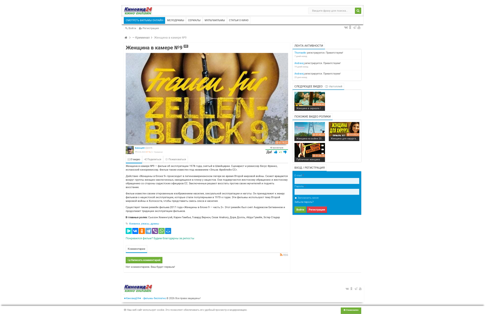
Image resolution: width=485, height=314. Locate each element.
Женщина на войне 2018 (310, 138)
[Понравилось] (276, 152)
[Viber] (155, 231)
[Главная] (126, 37)
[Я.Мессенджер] (129, 231)
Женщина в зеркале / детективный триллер (310, 108)
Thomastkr (300, 52)
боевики (134, 223)
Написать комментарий (145, 260)
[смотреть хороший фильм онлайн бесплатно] (138, 11)
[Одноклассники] (142, 231)
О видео (135, 159)
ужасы (145, 223)
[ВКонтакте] (135, 231)
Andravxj (299, 63)
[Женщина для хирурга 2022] (344, 130)
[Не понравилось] (285, 152)
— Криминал (158, 152)
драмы (154, 223)
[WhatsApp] (162, 231)
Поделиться (154, 159)
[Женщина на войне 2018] (309, 130)
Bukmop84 (140, 148)
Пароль (299, 186)
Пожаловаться (177, 159)
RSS (285, 255)
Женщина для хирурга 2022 (345, 138)
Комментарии (136, 248)
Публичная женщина (308, 159)
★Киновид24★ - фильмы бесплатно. (145, 298)
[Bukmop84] (130, 150)
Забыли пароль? (304, 202)
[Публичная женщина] (309, 151)
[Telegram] (148, 231)
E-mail (298, 175)
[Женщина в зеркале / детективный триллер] (309, 100)
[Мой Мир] (168, 231)
